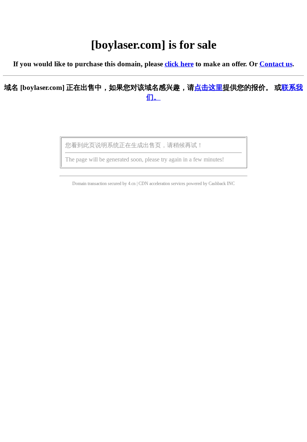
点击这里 (208, 87)
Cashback (217, 183)
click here (179, 64)
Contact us (275, 64)
